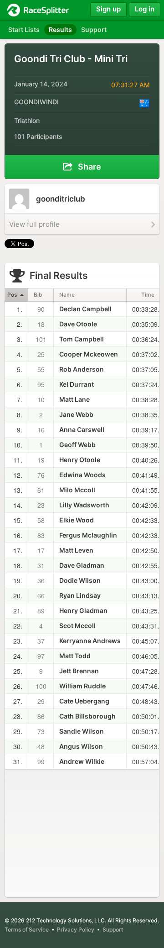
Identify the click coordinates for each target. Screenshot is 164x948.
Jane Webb (76, 414)
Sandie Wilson (81, 731)
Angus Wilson (81, 746)
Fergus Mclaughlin (88, 535)
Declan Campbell (85, 309)
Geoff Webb (77, 444)
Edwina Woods (82, 475)
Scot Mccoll (77, 625)
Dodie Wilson (80, 580)
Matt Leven (76, 550)
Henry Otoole (79, 459)
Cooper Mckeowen (88, 354)
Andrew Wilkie (81, 761)
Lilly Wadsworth (84, 505)
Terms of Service (27, 929)
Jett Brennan (79, 671)
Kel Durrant (76, 384)
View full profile (34, 224)
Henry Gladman (83, 610)
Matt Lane (74, 399)
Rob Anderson (81, 369)
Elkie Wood (76, 520)
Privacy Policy (75, 929)
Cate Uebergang (84, 701)
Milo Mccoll (77, 490)
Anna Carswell (81, 429)
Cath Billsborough (87, 716)
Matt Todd (75, 656)
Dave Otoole (78, 324)
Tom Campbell (81, 339)
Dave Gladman (81, 565)
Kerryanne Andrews (90, 640)
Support (112, 929)
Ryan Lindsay (80, 595)
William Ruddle (82, 686)
